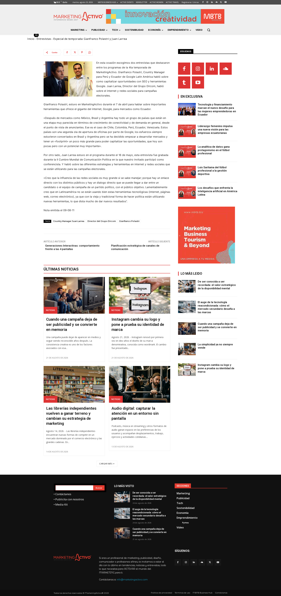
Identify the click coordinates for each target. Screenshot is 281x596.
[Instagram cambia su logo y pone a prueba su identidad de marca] (139, 295)
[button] (209, 30)
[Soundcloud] (226, 69)
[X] (74, 52)
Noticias (50, 310)
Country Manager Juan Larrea (68, 221)
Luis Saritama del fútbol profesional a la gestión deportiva (212, 171)
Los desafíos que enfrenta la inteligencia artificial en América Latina (217, 191)
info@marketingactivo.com (132, 579)
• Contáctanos (62, 494)
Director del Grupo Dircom (101, 221)
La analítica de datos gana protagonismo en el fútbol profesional (214, 150)
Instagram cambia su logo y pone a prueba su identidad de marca (138, 324)
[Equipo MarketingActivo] (37, 34)
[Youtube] (198, 82)
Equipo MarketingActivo (57, 35)
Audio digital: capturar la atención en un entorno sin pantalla (135, 413)
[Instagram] (198, 69)
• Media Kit (61, 504)
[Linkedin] (212, 69)
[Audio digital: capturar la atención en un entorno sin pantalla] (139, 384)
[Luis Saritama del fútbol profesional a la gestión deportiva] (187, 172)
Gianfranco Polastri (129, 221)
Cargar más (105, 463)
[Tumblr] (184, 82)
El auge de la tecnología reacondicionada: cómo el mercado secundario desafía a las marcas (216, 307)
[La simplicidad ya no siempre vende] (187, 349)
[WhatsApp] (89, 52)
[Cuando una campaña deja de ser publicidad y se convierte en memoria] (74, 295)
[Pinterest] (82, 52)
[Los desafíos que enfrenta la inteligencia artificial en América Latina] (187, 192)
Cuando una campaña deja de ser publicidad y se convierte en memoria (71, 324)
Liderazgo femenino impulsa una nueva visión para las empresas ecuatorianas (215, 130)
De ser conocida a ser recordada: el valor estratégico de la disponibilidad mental (217, 285)
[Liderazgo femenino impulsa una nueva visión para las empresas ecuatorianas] (187, 131)
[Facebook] (67, 52)
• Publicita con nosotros (69, 499)
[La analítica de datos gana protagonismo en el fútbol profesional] (187, 151)
